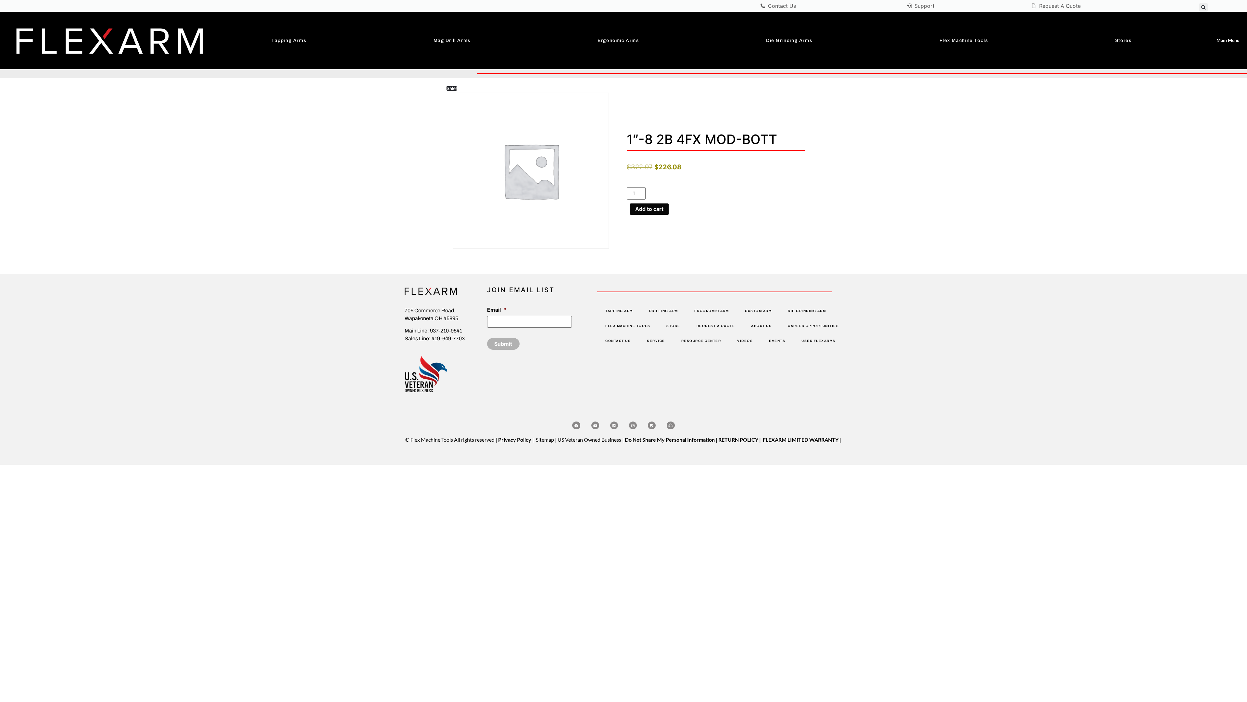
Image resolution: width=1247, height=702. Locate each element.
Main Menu (1228, 40)
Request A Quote (716, 326)
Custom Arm (758, 311)
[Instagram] (633, 425)
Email (496, 309)
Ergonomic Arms (618, 40)
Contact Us (618, 341)
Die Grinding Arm (807, 311)
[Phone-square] (652, 425)
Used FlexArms (818, 341)
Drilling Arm (663, 311)
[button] (1203, 7)
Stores (1123, 40)
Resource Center (701, 341)
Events (777, 341)
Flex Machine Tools (963, 40)
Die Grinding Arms (789, 40)
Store (673, 326)
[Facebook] (576, 425)
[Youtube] (595, 425)
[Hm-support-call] (670, 425)
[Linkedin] (614, 425)
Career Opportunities (813, 326)
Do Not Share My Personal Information (670, 439)
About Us (761, 326)
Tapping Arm (619, 311)
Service (656, 341)
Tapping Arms (288, 40)
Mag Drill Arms (452, 40)
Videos (745, 341)
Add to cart (649, 209)
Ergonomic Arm (711, 311)
